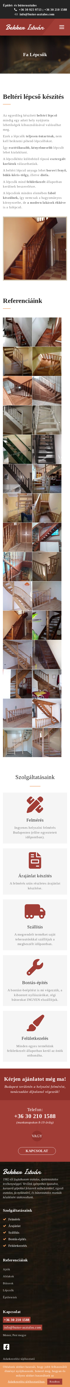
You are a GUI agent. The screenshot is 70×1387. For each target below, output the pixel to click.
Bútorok (8, 1283)
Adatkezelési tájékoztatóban (26, 1381)
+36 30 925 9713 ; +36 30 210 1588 (43, 9)
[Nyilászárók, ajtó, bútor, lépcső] (27, 27)
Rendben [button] (55, 1381)
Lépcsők (8, 1290)
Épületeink (10, 1297)
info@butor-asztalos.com (37, 14)
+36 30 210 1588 (35, 1116)
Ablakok (8, 1276)
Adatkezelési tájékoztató (19, 1358)
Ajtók (6, 1269)
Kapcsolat (37, 1151)
